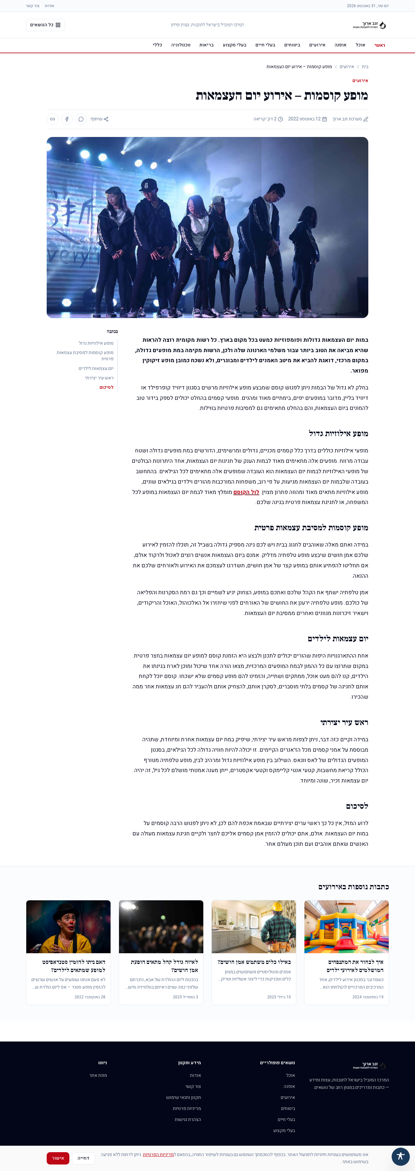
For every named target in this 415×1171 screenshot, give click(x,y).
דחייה (83, 1158)
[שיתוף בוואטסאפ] (81, 119)
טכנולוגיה (180, 45)
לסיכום (106, 387)
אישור (58, 1158)
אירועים (317, 45)
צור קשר (33, 5)
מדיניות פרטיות (187, 1108)
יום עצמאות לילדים (96, 368)
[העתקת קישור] (52, 119)
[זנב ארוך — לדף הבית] (369, 25)
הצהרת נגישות (188, 1119)
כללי (157, 45)
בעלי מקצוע (234, 45)
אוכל (360, 45)
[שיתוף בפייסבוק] (67, 119)
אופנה (341, 45)
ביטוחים (292, 45)
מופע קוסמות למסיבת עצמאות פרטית (85, 355)
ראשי (379, 45)
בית (365, 67)
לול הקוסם (246, 492)
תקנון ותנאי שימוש (183, 1097)
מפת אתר (98, 1075)
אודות (49, 5)
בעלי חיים (265, 45)
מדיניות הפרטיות (158, 1154)
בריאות (206, 45)
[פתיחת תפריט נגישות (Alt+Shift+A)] (401, 1157)
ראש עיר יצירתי (99, 378)
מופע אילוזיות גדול (96, 343)
